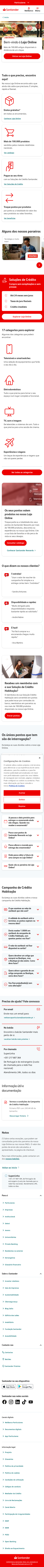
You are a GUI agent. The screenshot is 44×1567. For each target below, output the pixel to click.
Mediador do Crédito (13, 1493)
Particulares (10, 1203)
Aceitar (22, 793)
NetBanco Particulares (14, 1422)
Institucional (10, 1216)
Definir (22, 800)
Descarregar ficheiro (18, 1116)
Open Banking (10, 1541)
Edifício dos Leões (12, 1315)
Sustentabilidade (12, 1295)
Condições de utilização (14, 1480)
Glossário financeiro (13, 1264)
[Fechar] (39, 757)
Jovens (7, 1230)
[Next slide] (39, 265)
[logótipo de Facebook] (4, 1402)
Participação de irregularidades (17, 1514)
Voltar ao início (9, 1167)
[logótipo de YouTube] (30, 1402)
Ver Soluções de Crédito (13, 184)
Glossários (9, 1459)
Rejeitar (22, 806)
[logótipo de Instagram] (11, 1402)
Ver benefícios (9, 218)
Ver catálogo (9, 153)
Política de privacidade (14, 1466)
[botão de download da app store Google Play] (25, 1386)
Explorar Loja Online (22, 316)
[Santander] (11, 9)
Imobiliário (9, 1322)
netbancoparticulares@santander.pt (19, 1017)
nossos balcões (12, 1158)
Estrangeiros (10, 1258)
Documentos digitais (13, 1429)
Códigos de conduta (13, 1486)
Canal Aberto (10, 1507)
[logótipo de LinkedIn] (17, 1402)
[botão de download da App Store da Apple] (9, 1386)
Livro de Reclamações (13, 1500)
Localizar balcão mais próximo (16, 1039)
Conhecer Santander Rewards (20, 550)
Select (7, 1223)
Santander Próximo (12, 1366)
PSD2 (7, 1535)
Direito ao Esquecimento (14, 1548)
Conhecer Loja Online (12, 118)
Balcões (8, 1359)
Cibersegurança (11, 1302)
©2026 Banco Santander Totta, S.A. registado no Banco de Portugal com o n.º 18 (22, 1563)
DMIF (7, 1521)
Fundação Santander (13, 1329)
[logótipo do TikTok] (24, 1402)
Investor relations (12, 1281)
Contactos (9, 1352)
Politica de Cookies (17, 786)
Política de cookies (12, 1473)
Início (6, 17)
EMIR (7, 1528)
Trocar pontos (13, 715)
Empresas (9, 1210)
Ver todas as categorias (22, 472)
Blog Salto (9, 1308)
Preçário (8, 1452)
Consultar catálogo (15, 543)
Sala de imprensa (12, 1288)
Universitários (10, 1237)
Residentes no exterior (14, 1251)
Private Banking (11, 1244)
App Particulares (11, 1436)
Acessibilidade (10, 1336)
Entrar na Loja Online (22, 56)
